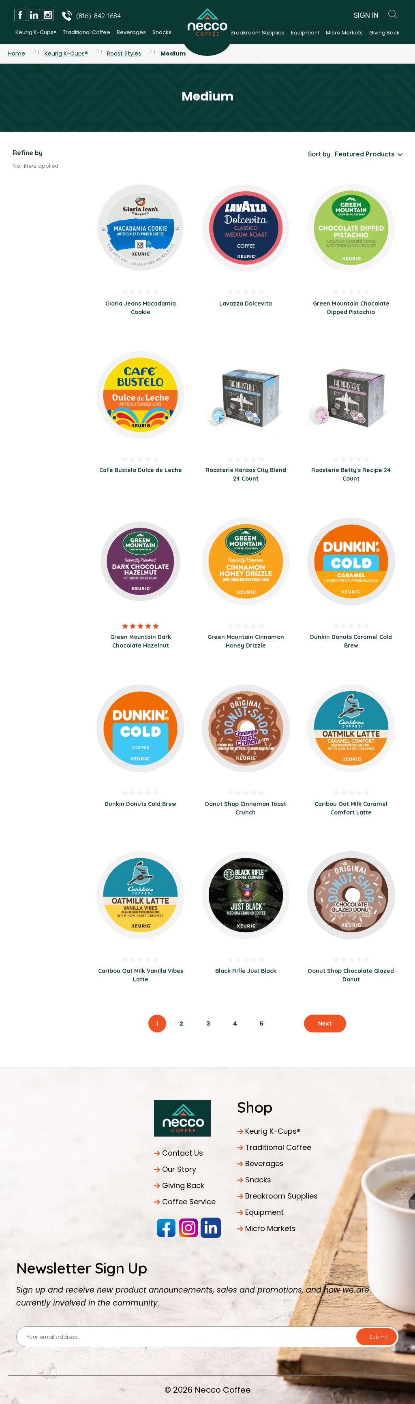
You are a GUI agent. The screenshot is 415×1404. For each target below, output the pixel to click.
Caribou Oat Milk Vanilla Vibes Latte (140, 975)
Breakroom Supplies (258, 32)
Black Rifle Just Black (245, 970)
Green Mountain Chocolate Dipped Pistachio (351, 308)
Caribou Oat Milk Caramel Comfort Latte (350, 808)
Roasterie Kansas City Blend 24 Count (245, 474)
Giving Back (384, 32)
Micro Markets (344, 32)
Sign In (366, 15)
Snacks (161, 32)
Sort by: (320, 154)
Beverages (131, 32)
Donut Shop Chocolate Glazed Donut (351, 975)
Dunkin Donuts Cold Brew (140, 804)
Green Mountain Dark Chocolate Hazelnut (140, 641)
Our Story (179, 1169)
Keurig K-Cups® (35, 32)
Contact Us (182, 1153)
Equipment (305, 32)
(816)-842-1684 (98, 15)
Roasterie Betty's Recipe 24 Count (351, 474)
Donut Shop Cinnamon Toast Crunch (245, 808)
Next (325, 1023)
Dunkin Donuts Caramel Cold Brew (351, 641)
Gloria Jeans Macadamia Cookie (140, 308)
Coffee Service (189, 1202)
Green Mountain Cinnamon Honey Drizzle (246, 641)
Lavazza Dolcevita (245, 303)
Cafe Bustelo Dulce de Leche (140, 470)
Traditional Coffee (86, 32)
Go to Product (141, 227)
